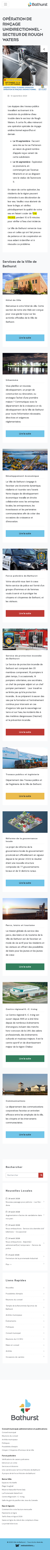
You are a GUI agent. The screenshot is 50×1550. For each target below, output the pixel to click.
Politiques (10, 1327)
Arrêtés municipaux (14, 1315)
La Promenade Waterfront (12, 1493)
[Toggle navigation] (5, 4)
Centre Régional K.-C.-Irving (13, 1497)
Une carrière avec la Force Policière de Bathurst (21, 1470)
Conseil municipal (13, 1333)
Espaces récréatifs (9, 1483)
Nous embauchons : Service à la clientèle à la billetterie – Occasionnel (25, 1230)
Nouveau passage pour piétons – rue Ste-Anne (23, 1203)
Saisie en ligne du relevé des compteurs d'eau (20, 1520)
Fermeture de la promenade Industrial (22, 1258)
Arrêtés (9, 1351)
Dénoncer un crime (9, 1463)
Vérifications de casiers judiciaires (15, 1459)
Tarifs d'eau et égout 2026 (12, 1516)
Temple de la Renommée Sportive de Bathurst (21, 1307)
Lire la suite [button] (25, 337)
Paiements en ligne (9, 1513)
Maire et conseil (12, 1345)
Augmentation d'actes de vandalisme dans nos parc (24, 1217)
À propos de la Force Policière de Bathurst (18, 1473)
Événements (11, 1321)
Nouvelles (10, 1287)
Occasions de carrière (15, 1357)
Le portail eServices (10, 1524)
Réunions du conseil (14, 1299)
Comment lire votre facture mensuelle (17, 1509)
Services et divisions (10, 1466)
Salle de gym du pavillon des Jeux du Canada (20, 1500)
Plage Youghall (7, 1486)
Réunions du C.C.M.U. (14, 1339)
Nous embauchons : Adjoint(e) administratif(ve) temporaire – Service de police (23, 1245)
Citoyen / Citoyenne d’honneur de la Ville (18, 1450)
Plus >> (9, 1264)
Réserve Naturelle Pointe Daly (13, 1490)
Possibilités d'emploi (14, 1293)
